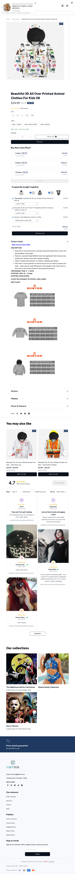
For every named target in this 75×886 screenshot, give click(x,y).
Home (8, 19)
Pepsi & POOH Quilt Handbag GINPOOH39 (21, 520)
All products (16, 19)
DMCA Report (23, 866)
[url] (51, 862)
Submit (37, 854)
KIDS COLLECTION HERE (20, 245)
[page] (17, 745)
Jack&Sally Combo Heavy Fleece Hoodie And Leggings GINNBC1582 (53, 525)
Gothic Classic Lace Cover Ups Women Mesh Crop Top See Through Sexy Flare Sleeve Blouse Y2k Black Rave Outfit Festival (53, 584)
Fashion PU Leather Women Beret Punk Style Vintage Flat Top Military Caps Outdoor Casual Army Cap (22, 573)
